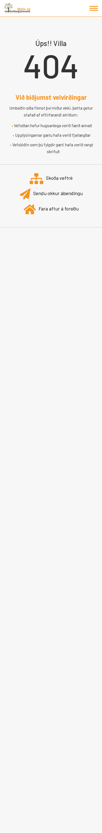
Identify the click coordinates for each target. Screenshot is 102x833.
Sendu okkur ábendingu (58, 193)
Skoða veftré (59, 178)
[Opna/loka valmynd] (93, 8)
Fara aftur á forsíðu (59, 209)
